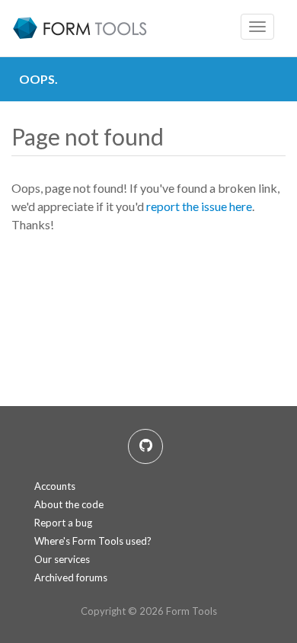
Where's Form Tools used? (93, 541)
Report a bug (63, 523)
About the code (69, 504)
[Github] (145, 446)
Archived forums (70, 577)
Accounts (54, 486)
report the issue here (199, 206)
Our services (62, 559)
